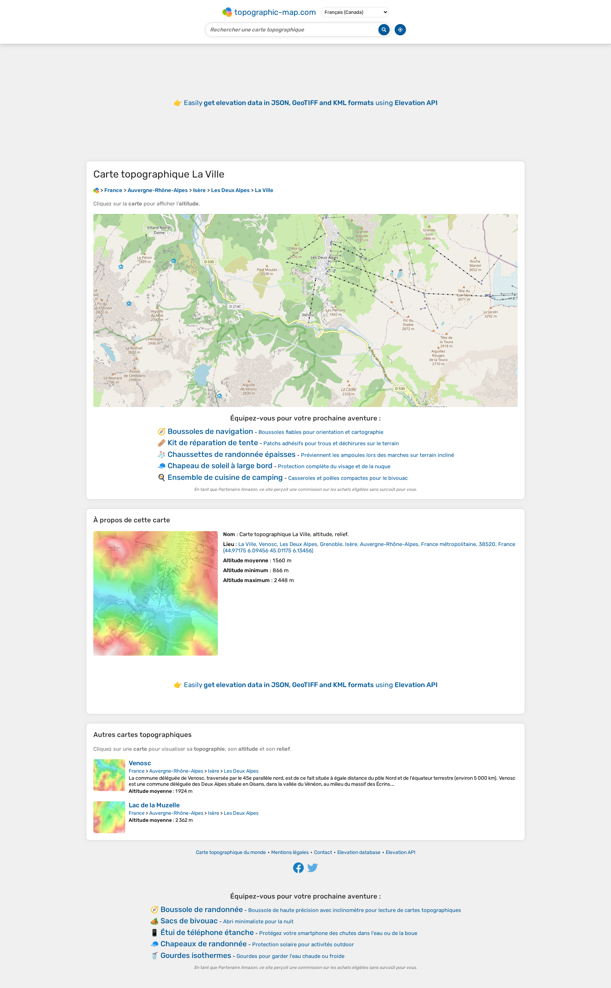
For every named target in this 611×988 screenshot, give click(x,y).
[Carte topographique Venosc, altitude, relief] (109, 776)
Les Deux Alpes (241, 771)
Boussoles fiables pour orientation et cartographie (320, 432)
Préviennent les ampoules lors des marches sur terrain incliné (377, 455)
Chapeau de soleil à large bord (220, 465)
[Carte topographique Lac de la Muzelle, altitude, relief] (109, 817)
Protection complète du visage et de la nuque (334, 466)
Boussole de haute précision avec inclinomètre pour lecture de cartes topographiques (354, 910)
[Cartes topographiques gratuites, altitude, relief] (96, 190)
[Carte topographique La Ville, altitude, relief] (155, 593)
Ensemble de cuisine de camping (225, 477)
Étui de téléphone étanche (207, 932)
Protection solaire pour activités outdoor (303, 944)
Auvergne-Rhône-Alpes (176, 771)
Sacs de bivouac (189, 920)
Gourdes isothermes (196, 955)
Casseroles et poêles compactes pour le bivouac (348, 478)
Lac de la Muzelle (154, 805)
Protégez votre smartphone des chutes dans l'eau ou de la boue (338, 933)
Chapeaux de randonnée (204, 943)
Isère (213, 771)
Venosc (140, 763)
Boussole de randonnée (202, 909)
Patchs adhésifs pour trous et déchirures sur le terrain (331, 443)
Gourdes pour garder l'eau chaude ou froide (290, 956)
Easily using (311, 103)
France (137, 771)
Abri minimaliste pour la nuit (258, 921)
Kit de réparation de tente (213, 442)
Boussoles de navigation (210, 431)
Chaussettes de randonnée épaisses (232, 454)
